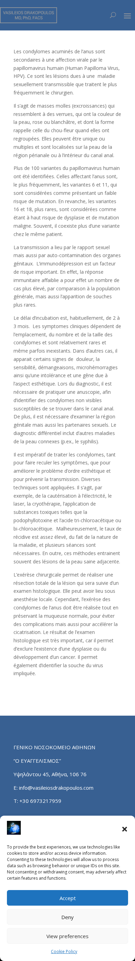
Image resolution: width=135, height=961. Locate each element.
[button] (124, 829)
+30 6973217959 (41, 800)
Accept (68, 898)
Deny (67, 917)
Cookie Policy (64, 951)
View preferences (67, 936)
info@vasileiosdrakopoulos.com (56, 787)
